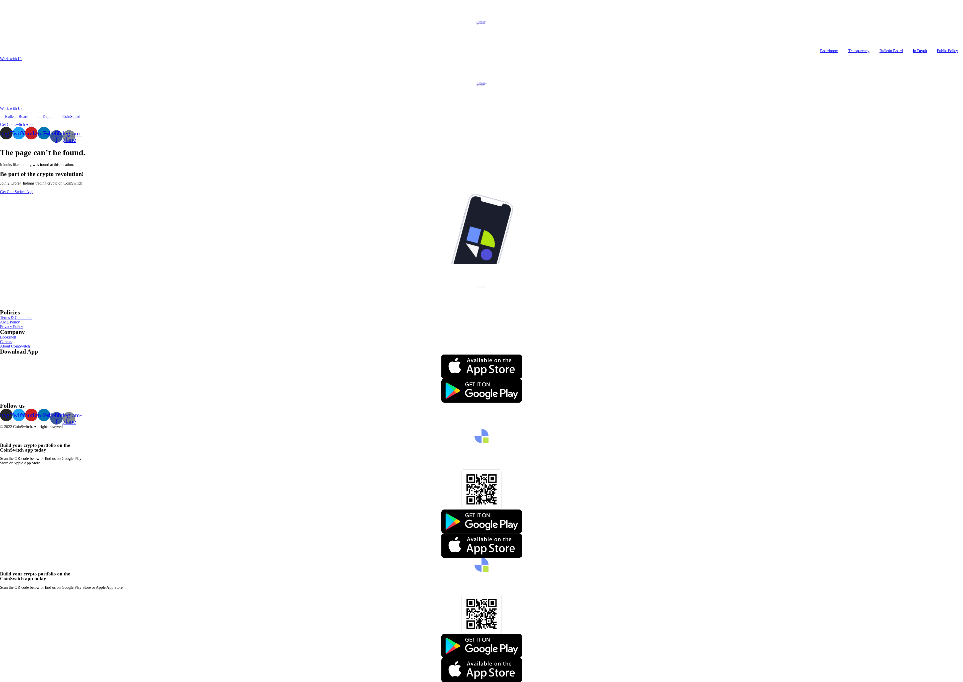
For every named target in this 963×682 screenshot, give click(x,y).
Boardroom (829, 51)
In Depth (920, 51)
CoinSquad (71, 116)
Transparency (858, 51)
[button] (11, 59)
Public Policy (947, 51)
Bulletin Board (891, 51)
